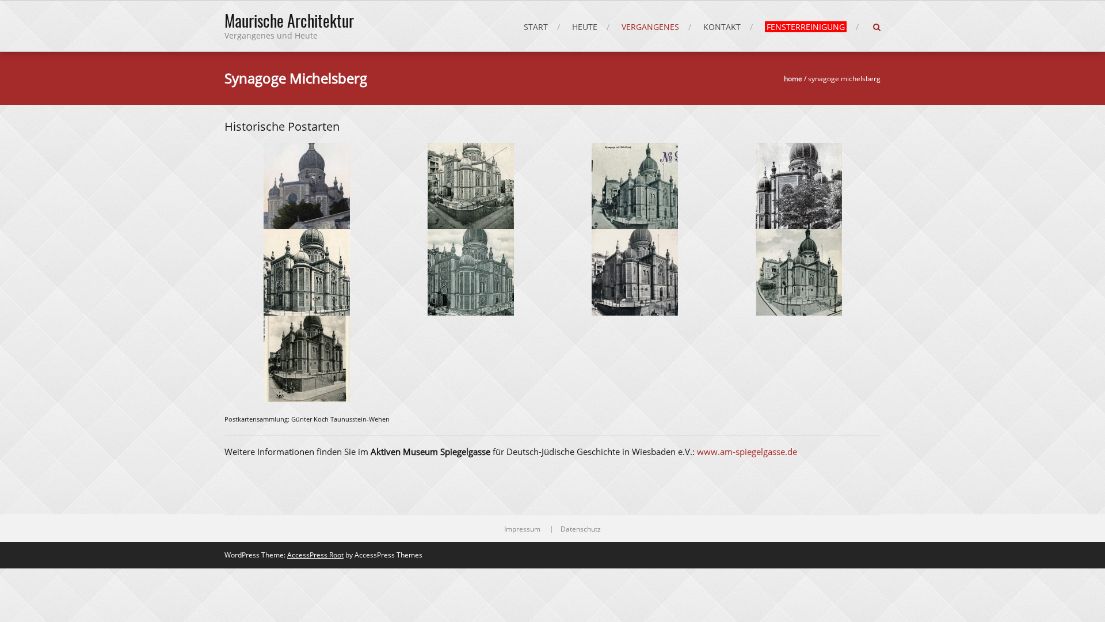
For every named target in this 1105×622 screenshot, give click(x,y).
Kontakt (722, 26)
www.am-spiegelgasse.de (747, 451)
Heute (584, 26)
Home (793, 79)
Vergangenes (650, 26)
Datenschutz (581, 529)
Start (536, 26)
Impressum (522, 529)
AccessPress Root (315, 555)
